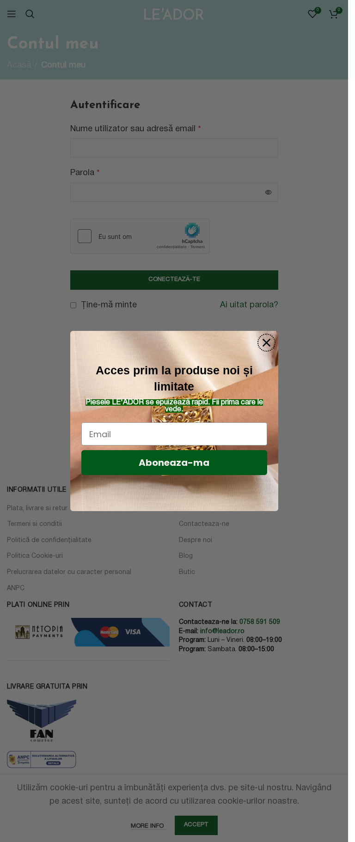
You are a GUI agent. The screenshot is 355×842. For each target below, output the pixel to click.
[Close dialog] (266, 343)
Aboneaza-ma (174, 462)
